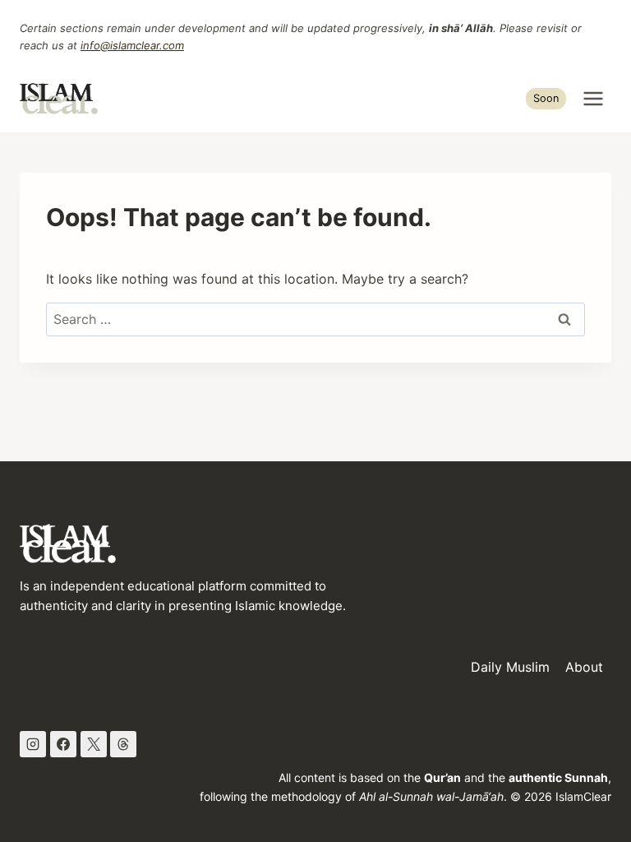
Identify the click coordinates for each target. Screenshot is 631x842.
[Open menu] (592, 98)
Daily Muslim (510, 667)
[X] (94, 744)
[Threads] (123, 744)
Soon (546, 98)
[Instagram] (33, 744)
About (584, 667)
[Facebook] (63, 744)
